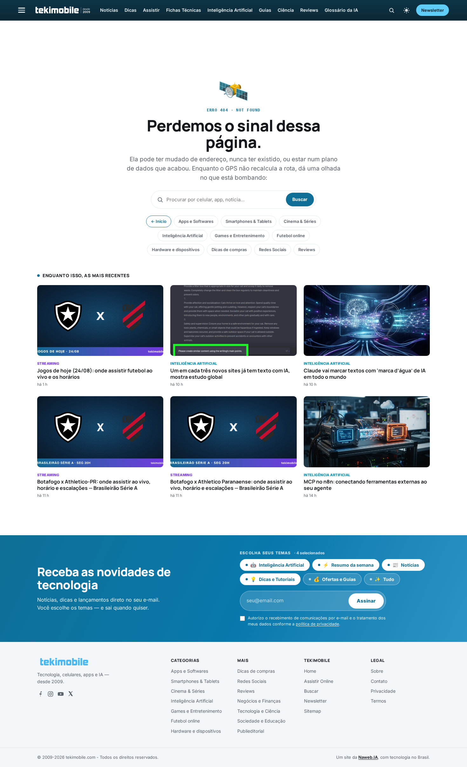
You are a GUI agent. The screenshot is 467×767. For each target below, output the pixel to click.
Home (310, 671)
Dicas (131, 10)
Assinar (366, 601)
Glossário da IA (341, 10)
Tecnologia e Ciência (258, 711)
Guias (265, 10)
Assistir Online (318, 681)
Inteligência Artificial (230, 10)
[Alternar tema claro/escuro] (406, 10)
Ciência (286, 10)
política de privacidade (317, 624)
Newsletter (432, 10)
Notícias (109, 10)
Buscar (300, 199)
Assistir (151, 10)
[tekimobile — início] (62, 10)
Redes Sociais (272, 249)
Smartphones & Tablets (249, 221)
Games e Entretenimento (240, 235)
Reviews (309, 10)
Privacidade (383, 691)
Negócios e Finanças (259, 701)
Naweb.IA (368, 757)
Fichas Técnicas (183, 10)
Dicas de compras (229, 249)
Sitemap (312, 711)
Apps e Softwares (196, 221)
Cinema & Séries (300, 221)
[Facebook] (40, 694)
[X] (70, 694)
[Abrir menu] (22, 10)
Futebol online (291, 235)
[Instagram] (50, 694)
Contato (379, 681)
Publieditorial (250, 731)
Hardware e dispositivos (176, 249)
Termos (378, 701)
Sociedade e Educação (261, 721)
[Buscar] (391, 10)
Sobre (377, 671)
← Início (158, 221)
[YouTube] (61, 694)
